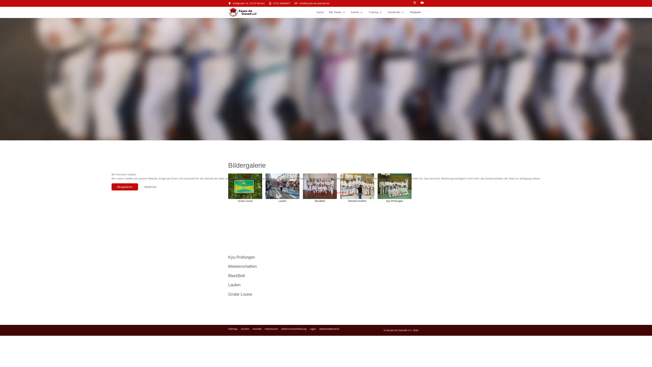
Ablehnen (150, 187)
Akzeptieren (124, 187)
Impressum (340, 192)
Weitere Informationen (318, 192)
